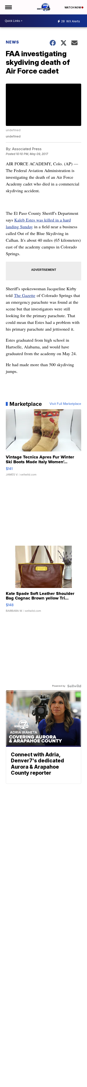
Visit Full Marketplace (65, 404)
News (12, 42)
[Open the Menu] (8, 7)
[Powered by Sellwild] (74, 686)
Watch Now (73, 7)
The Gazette (24, 295)
